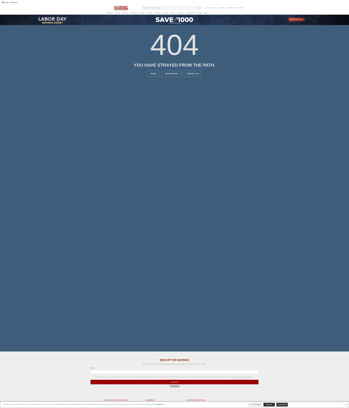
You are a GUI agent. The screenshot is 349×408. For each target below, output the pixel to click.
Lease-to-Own (190, 13)
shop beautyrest (297, 19)
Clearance (149, 13)
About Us (172, 13)
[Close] (346, 405)
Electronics (134, 13)
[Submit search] (198, 8)
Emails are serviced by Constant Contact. (242, 377)
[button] (5, 2)
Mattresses (125, 13)
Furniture (117, 13)
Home (153, 74)
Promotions (157, 13)
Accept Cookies (282, 404)
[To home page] (121, 8)
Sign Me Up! (174, 382)
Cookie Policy (160, 404)
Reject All (269, 404)
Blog (205, 13)
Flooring (141, 13)
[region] (174, 405)
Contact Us (181, 13)
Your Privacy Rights (255, 404)
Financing (199, 13)
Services (165, 13)
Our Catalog (171, 74)
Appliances (110, 13)
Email (92, 368)
